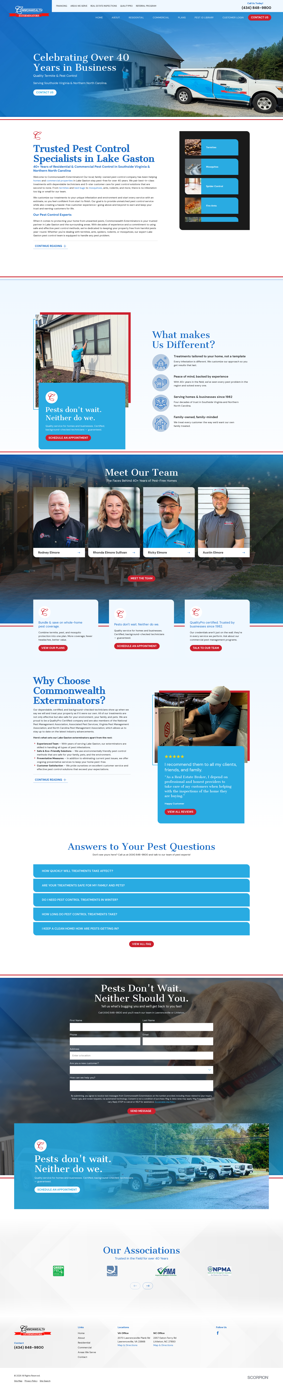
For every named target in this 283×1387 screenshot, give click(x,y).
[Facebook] (217, 1333)
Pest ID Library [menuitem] (204, 17)
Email (146, 1034)
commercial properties (60, 180)
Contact (82, 1357)
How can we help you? (82, 1077)
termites (64, 187)
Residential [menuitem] (136, 17)
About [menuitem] (116, 17)
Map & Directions (127, 1345)
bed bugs (79, 187)
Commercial (85, 1347)
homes (37, 180)
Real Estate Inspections (104, 6)
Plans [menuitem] (182, 17)
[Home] (29, 11)
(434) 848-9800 (256, 7)
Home (81, 1333)
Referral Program (146, 6)
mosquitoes (95, 187)
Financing (61, 6)
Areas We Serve (78, 6)
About (81, 1337)
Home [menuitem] (99, 17)
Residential (84, 1342)
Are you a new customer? (84, 1063)
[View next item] (148, 566)
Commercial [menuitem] (161, 17)
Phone (73, 1034)
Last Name (149, 1020)
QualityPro (126, 6)
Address (74, 1049)
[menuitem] (18, 1381)
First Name (76, 1020)
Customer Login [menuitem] (233, 17)
